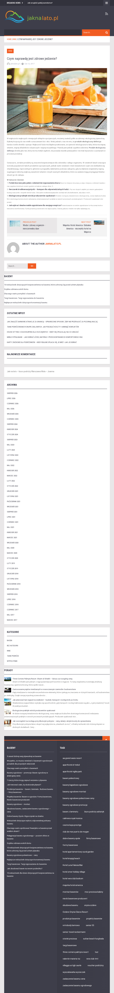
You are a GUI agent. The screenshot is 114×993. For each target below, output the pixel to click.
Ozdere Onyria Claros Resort (75, 912)
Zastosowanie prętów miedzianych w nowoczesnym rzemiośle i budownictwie (44, 689)
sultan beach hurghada (93, 939)
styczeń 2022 (12, 486)
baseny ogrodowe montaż (74, 792)
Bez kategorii (12, 646)
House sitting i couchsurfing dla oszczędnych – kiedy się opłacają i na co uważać (43, 332)
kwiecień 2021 (12, 532)
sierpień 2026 (12, 393)
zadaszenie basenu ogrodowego (77, 985)
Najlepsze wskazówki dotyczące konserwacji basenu (25, 303)
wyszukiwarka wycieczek (74, 972)
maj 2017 (10, 615)
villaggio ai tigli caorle (72, 965)
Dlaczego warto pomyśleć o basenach (19, 294)
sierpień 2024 (12, 424)
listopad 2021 (12, 496)
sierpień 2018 (12, 594)
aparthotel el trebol (71, 765)
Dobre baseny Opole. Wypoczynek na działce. (25, 816)
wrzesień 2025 (12, 414)
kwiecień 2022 (12, 470)
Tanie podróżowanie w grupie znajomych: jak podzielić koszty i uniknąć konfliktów (43, 327)
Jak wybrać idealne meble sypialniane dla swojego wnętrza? (35, 205)
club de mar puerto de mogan (76, 832)
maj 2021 (10, 527)
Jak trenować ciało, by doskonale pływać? (24, 785)
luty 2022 (11, 481)
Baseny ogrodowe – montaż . (19, 804)
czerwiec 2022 (12, 460)
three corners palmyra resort (76, 952)
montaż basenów (70, 892)
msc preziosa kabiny (94, 892)
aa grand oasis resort (72, 758)
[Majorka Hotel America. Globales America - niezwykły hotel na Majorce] (99, 222)
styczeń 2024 (12, 434)
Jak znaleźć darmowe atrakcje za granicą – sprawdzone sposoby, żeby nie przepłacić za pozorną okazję (52, 322)
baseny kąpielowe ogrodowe (75, 785)
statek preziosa (70, 939)
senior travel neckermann (74, 932)
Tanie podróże (13, 656)
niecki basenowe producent (75, 898)
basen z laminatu (70, 812)
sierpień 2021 (12, 512)
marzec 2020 (12, 553)
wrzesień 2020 (12, 543)
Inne (10, 51)
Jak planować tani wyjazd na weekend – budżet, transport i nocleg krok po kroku (45, 700)
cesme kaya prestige (72, 825)
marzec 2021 (12, 537)
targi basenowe (70, 945)
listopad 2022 (12, 455)
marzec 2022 (12, 476)
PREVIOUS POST (29, 222)
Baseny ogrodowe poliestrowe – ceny (22, 855)
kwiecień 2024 (12, 429)
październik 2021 (13, 501)
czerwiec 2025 (12, 419)
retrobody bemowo (71, 925)
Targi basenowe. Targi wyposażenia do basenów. (24, 298)
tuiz (96, 952)
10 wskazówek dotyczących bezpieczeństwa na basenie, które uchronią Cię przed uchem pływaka (43, 285)
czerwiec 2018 (12, 604)
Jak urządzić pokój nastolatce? (40, 3)
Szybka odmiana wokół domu (16, 289)
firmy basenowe (93, 838)
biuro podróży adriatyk (94, 812)
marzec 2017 (12, 620)
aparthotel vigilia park (72, 771)
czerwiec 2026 (12, 403)
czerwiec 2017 (12, 610)
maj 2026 (10, 409)
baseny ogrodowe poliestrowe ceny (78, 798)
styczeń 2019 (12, 568)
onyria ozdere (90, 905)
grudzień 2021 (12, 491)
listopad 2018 (12, 579)
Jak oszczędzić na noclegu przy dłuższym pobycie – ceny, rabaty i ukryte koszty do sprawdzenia (52, 721)
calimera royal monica (72, 818)
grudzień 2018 (12, 574)
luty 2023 (11, 450)
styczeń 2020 (12, 558)
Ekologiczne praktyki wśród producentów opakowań (32, 196)
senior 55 (90, 925)
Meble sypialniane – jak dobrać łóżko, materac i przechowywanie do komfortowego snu (45, 337)
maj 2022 (10, 465)
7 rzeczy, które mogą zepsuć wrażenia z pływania (27, 780)
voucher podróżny (96, 965)
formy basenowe (70, 845)
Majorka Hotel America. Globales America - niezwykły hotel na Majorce (77, 228)
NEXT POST (86, 222)
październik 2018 (13, 584)
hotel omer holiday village (74, 872)
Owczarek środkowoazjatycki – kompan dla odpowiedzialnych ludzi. (39, 189)
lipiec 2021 (11, 517)
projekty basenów (94, 919)
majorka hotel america (73, 885)
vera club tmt (92, 959)
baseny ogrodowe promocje (75, 805)
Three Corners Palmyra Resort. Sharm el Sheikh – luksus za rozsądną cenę (42, 679)
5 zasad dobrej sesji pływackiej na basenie (24, 756)
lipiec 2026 (11, 398)
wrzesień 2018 (12, 589)
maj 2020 (10, 548)
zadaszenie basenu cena (74, 979)
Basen (9, 640)
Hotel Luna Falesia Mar (73, 865)
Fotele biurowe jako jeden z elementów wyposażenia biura (34, 183)
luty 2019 (11, 563)
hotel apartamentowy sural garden (78, 852)
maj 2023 (10, 445)
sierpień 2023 (12, 440)
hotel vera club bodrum (73, 878)
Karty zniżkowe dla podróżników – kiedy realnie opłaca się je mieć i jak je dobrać (42, 342)
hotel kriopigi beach (71, 858)
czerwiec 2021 (12, 522)
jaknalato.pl (53, 243)
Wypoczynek (12, 661)
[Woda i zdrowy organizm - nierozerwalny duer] (15, 223)
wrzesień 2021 (12, 507)
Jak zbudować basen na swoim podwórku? (24, 869)
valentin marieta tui (71, 959)
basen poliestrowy (71, 778)
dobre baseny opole (71, 838)
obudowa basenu (70, 905)
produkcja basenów (71, 919)
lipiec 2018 (11, 599)
